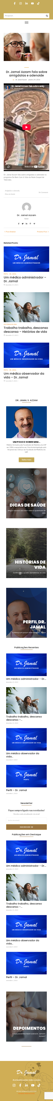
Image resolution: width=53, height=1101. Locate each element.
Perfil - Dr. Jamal (10, 274)
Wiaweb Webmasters (26, 1093)
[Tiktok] (38, 3)
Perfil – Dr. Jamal (16, 790)
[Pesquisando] (47, 15)
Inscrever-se (26, 827)
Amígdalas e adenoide (12, 191)
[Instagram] (20, 3)
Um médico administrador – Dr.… (26, 678)
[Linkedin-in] (26, 3)
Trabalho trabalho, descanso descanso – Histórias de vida (26, 329)
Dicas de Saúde (10, 194)
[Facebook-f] (14, 3)
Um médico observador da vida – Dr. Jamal (24, 375)
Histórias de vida (10, 324)
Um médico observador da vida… (22, 755)
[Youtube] (32, 3)
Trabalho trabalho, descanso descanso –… (24, 718)
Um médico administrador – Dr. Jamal (25, 279)
